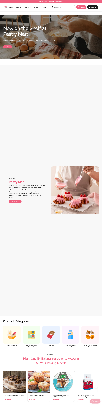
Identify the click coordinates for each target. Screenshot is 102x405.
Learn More (15, 201)
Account (82, 7)
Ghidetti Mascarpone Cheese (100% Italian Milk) (61, 396)
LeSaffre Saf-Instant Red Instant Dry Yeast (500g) (86, 396)
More (7, 46)
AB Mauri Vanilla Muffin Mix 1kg (37, 395)
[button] (96, 386)
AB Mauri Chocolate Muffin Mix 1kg (14, 395)
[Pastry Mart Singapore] (5, 7)
